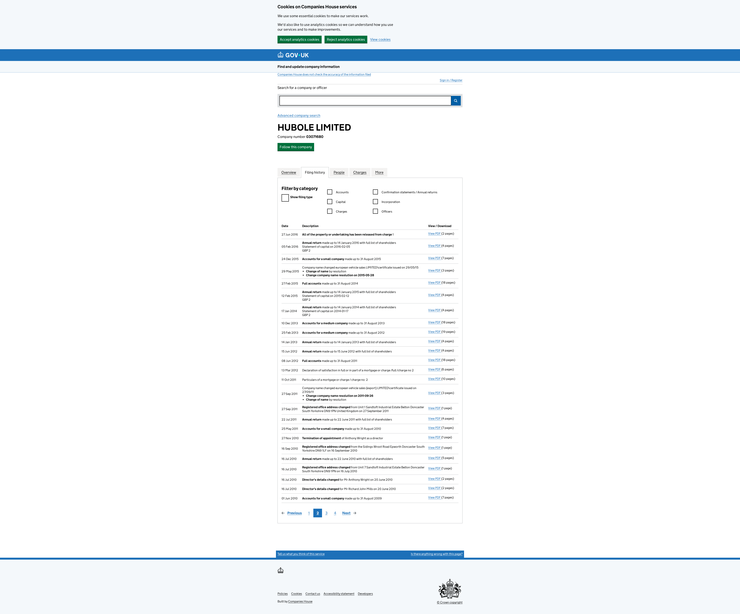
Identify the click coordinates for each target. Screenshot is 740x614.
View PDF (434, 233)
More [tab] (379, 172)
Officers (387, 211)
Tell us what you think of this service (301, 554)
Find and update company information (309, 66)
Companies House (300, 601)
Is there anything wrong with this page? (436, 554)
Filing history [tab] (315, 172)
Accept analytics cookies (299, 39)
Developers (365, 593)
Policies (283, 593)
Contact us (312, 593)
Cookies (296, 593)
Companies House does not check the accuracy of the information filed (324, 74)
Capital (341, 202)
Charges (341, 211)
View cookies (380, 39)
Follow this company (296, 147)
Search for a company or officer (302, 87)
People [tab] (339, 172)
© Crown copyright (449, 602)
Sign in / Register (451, 80)
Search (456, 101)
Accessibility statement (339, 593)
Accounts (342, 192)
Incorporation (391, 202)
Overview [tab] (288, 172)
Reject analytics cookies (346, 39)
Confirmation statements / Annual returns (409, 192)
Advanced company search (299, 115)
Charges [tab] (360, 172)
